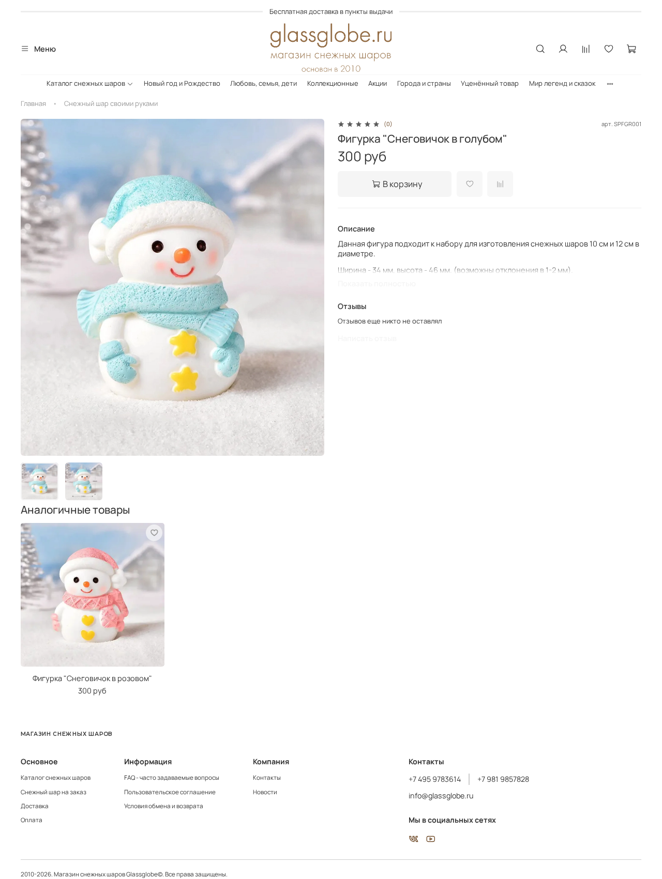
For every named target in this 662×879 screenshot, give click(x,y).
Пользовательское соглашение (170, 792)
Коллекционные (332, 83)
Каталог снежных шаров (86, 83)
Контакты (267, 778)
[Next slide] (311, 287)
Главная (33, 103)
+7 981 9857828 (503, 779)
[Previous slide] (34, 287)
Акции (377, 83)
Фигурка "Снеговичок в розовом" (92, 677)
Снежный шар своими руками (111, 103)
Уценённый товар (490, 83)
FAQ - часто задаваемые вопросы (171, 778)
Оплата (31, 820)
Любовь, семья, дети (263, 83)
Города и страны (424, 83)
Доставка (35, 806)
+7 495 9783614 (435, 779)
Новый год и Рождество (182, 83)
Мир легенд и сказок (562, 83)
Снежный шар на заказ (53, 792)
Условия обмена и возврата (163, 806)
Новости (265, 792)
